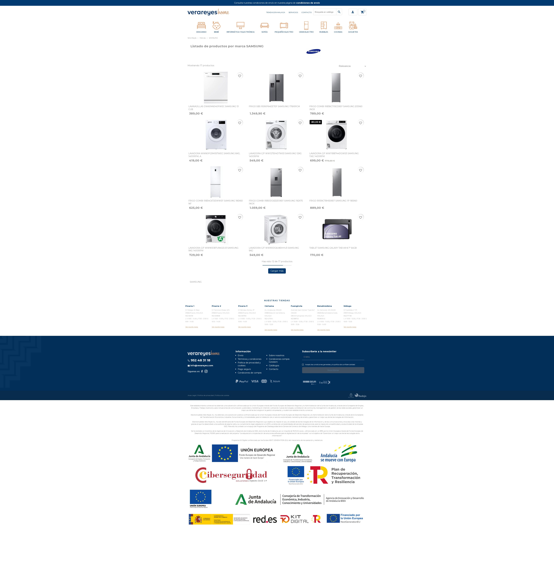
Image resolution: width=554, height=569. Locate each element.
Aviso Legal (192, 395)
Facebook (202, 371)
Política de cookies (222, 395)
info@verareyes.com (200, 365)
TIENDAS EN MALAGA (275, 12)
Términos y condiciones (249, 359)
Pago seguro (244, 369)
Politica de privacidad (206, 395)
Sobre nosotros (276, 355)
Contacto (273, 369)
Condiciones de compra (249, 372)
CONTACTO (306, 12)
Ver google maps (191, 327)
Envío (240, 355)
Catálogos (274, 365)
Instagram (206, 371)
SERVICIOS (293, 12)
